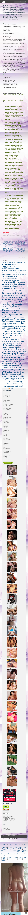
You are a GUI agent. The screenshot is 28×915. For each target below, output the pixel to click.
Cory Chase (20, 361)
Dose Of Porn (6, 422)
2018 (13, 267)
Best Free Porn (9, 858)
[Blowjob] (12, 561)
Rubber (16, 347)
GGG (11, 329)
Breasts (10, 370)
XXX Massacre (7, 396)
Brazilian (11, 359)
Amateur (5, 353)
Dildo (12, 334)
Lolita (8, 299)
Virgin (4, 262)
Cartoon (7, 262)
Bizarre (9, 331)
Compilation (13, 302)
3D (16, 365)
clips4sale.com (6, 339)
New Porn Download (6, 817)
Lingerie (11, 315)
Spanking (16, 237)
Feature (4, 378)
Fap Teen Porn (6, 412)
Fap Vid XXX (6, 447)
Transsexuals (16, 270)
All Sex (18, 278)
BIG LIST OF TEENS (7, 408)
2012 (9, 345)
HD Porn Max (6, 443)
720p (21, 299)
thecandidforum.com (16, 325)
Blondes (4, 337)
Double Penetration (14, 274)
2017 (19, 302)
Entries (6, 828)
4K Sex (25, 855)
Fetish (16, 334)
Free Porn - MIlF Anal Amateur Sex (9, 818)
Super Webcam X (7, 399)
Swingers (4, 280)
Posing (16, 286)
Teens (11, 306)
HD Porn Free (6, 430)
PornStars (4, 304)
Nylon (9, 297)
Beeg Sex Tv (6, 438)
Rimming (10, 304)
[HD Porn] (12, 496)
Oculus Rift (13, 386)
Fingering (5, 308)
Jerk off (23, 274)
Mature (21, 341)
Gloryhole (20, 367)
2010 (5, 386)
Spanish (4, 274)
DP (3, 336)
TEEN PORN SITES (7, 409)
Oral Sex (5, 374)
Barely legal (18, 312)
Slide (10, 382)
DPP (16, 376)
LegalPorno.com (7, 349)
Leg (19, 355)
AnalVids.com (19, 380)
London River (18, 267)
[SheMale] (12, 710)
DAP (20, 347)
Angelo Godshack (17, 317)
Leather (13, 297)
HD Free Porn (6, 429)
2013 (7, 319)
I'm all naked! (6, 397)
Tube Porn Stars (7, 448)
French (14, 382)
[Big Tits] (12, 550)
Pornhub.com (6, 376)
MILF (21, 363)
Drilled (14, 357)
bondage (13, 308)
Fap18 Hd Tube (7, 436)
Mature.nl (4, 306)
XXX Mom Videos (3, 860)
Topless (3, 286)
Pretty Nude (6, 444)
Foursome (9, 357)
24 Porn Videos (7, 433)
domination (18, 315)
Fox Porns (19, 856)
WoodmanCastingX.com (8, 365)
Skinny (23, 262)
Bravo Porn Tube (7, 439)
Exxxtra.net (5, 822)
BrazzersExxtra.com (14, 299)
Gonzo (4, 297)
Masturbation (7, 282)
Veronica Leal (14, 351)
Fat (8, 382)
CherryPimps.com (18, 295)
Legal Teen (17, 290)
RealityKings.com (10, 272)
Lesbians (14, 264)
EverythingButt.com (10, 295)
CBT (10, 336)
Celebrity (22, 343)
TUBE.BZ (5, 413)
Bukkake (15, 284)
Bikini (18, 282)
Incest (9, 337)
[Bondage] (12, 753)
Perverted (7, 380)
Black (21, 333)
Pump (16, 304)
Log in (5, 826)
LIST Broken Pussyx (7, 401)
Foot (15, 319)
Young (19, 382)
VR (18, 339)
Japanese (6, 278)
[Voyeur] (12, 668)
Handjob (5, 347)
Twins (10, 355)
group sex (17, 262)
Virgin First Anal (7, 395)
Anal (11, 286)
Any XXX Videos (7, 455)
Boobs (4, 272)
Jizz (8, 367)
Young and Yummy (7, 417)
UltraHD (7, 286)
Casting (5, 331)
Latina (4, 328)
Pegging (4, 367)
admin (9, 19)
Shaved (20, 386)
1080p (5, 310)
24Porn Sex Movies (7, 451)
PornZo (5, 434)
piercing (16, 353)
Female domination (12, 323)
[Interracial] (12, 678)
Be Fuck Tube (14, 856)
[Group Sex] (12, 764)
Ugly (14, 370)
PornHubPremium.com (11, 326)
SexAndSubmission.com (7, 237)
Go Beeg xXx (6, 416)
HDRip (4, 345)
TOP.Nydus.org (6, 453)
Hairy (24, 349)
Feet (7, 235)
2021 (22, 365)
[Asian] (12, 529)
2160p (9, 328)
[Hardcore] (12, 646)
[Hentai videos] (12, 657)
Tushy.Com (7, 335)
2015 (14, 349)
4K (23, 304)
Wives (20, 331)
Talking (4, 323)
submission (5, 269)
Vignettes (11, 319)
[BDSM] (12, 539)
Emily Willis (11, 276)
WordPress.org (6, 830)
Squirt (11, 372)
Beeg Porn (6, 425)
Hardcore (10, 235)
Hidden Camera (13, 361)
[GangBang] (12, 614)
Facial (21, 359)
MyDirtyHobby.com (5, 341)
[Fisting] (12, 785)
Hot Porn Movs (6, 414)
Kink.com (13, 235)
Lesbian (19, 357)
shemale (18, 374)
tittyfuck (4, 299)
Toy (18, 365)
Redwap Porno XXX (7, 446)
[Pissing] (12, 518)
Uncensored (5, 359)
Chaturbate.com (10, 317)
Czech (19, 372)
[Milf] (12, 700)
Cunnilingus (18, 272)
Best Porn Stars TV (24, 853)
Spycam (22, 325)
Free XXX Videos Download (8, 816)
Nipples (11, 347)
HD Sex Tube (6, 452)
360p (22, 372)
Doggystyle (6, 267)
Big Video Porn (6, 459)
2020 (11, 341)
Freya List (5, 421)
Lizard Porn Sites (6, 821)
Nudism (13, 321)
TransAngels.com (16, 329)
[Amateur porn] (11, 470)
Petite (16, 328)
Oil (7, 306)
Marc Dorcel (12, 280)
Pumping (17, 343)
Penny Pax (20, 235)
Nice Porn (6, 426)
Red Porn (5, 435)
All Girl (13, 374)
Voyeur (12, 376)
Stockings (20, 237)
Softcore (4, 355)
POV (11, 367)
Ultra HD (22, 288)
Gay (3, 290)
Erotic (23, 323)
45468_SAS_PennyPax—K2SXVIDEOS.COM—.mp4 (13, 94)
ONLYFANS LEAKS (7, 406)
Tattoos (8, 321)
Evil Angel (19, 319)
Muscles (18, 345)
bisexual (22, 282)
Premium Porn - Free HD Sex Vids (9, 819)
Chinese (11, 262)
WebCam (5, 315)
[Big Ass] (12, 507)
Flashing (18, 288)
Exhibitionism (11, 310)
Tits (23, 237)
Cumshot (12, 313)
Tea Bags (23, 321)
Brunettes (5, 370)
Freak (14, 372)
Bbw (7, 355)
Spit (6, 284)
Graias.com (13, 378)
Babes (16, 276)
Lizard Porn (6, 440)
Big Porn (5, 456)
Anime (8, 333)
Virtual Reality (6, 288)
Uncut (4, 295)
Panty (23, 382)
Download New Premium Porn (8, 820)
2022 (8, 330)
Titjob (17, 297)
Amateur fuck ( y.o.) (7, 400)
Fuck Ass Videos (19, 858)
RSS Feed (12, 388)
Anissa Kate (4, 329)
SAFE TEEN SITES (7, 405)
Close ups (7, 290)
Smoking (12, 363)
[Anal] (12, 486)
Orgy (24, 295)
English (5, 312)
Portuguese (22, 353)
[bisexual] (12, 742)
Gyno (3, 380)
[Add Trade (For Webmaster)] (8, 464)
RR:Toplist (6, 442)
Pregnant (8, 351)
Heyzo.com (4, 382)
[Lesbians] (12, 689)
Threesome (6, 264)
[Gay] (12, 625)
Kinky (17, 235)
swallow (5, 325)
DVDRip (5, 372)
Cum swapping (20, 326)
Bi (23, 286)
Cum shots (5, 276)
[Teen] (12, 721)
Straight (21, 297)
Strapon (19, 349)
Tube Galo (6, 427)
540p (14, 282)
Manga (24, 351)
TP (2, 386)
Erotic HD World (7, 410)
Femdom (17, 269)
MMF (3, 284)
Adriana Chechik (13, 339)
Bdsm (11, 353)
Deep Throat (12, 384)
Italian (20, 286)
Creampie (4, 235)
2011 (12, 328)
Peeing (4, 351)
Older (13, 345)
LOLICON (5, 457)
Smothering (23, 270)
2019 (20, 304)
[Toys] (12, 582)
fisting (10, 325)
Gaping (12, 278)
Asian (16, 367)
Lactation (4, 302)
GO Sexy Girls (6, 403)
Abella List (6, 418)
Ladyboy (13, 380)
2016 (4, 317)
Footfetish (18, 308)
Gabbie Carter (18, 321)
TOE (10, 374)
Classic (20, 351)
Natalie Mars (16, 341)
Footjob (11, 269)
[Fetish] (12, 603)
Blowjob (18, 293)
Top (26, 913)
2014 (16, 363)
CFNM (8, 280)
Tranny (19, 323)
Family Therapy (5, 343)
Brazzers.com (6, 363)
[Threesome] (12, 732)
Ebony (4, 333)
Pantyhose (5, 361)
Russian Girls (11, 343)
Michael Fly (18, 310)
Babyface (8, 302)
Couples (16, 306)
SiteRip (13, 237)
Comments (7, 829)
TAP (25, 326)
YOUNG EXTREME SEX (8, 404)
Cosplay (22, 330)
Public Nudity (15, 336)
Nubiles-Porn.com (20, 378)
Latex (8, 386)
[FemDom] (12, 775)
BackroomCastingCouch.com (18, 337)
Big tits (21, 376)
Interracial (22, 284)
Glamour (19, 384)
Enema (17, 280)
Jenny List (6, 423)
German (13, 288)
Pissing (16, 359)
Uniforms (4, 326)
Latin (20, 336)
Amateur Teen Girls (7, 393)
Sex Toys (22, 328)
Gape (12, 293)
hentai (9, 378)
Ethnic (10, 270)
